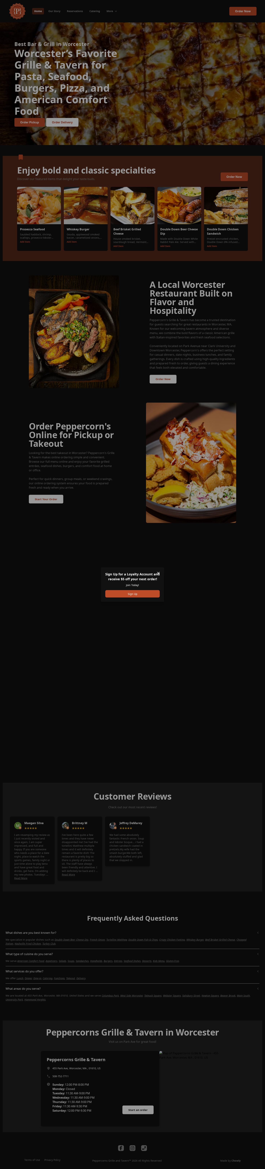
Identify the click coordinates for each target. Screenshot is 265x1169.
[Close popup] (158, 573)
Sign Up (132, 593)
